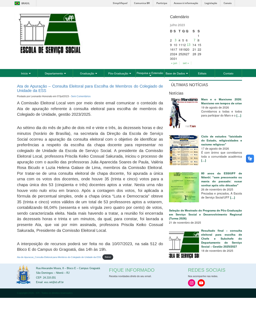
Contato (228, 73)
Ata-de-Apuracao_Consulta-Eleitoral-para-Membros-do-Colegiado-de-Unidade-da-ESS (59, 257)
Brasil (21, 3)
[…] (238, 115)
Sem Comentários (81, 96)
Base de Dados (175, 73)
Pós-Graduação (118, 73)
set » (186, 63)
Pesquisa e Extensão (150, 73)
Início (24, 73)
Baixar (108, 257)
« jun (174, 63)
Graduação (87, 73)
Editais (202, 73)
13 (188, 44)
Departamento (54, 73)
